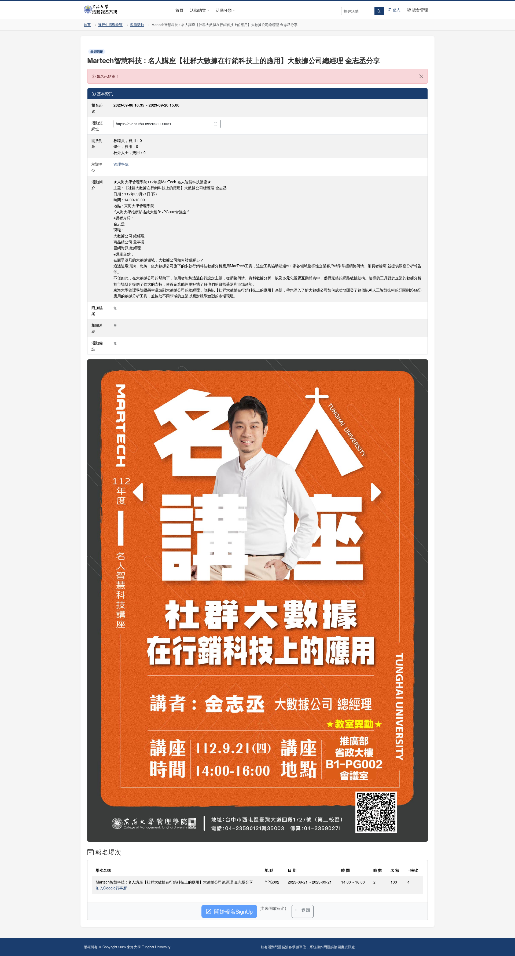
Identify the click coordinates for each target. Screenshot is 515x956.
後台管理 (419, 9)
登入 (395, 9)
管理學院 (120, 164)
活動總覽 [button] (198, 10)
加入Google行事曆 (111, 888)
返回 (305, 910)
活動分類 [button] (224, 10)
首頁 (179, 10)
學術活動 (137, 24)
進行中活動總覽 (110, 24)
